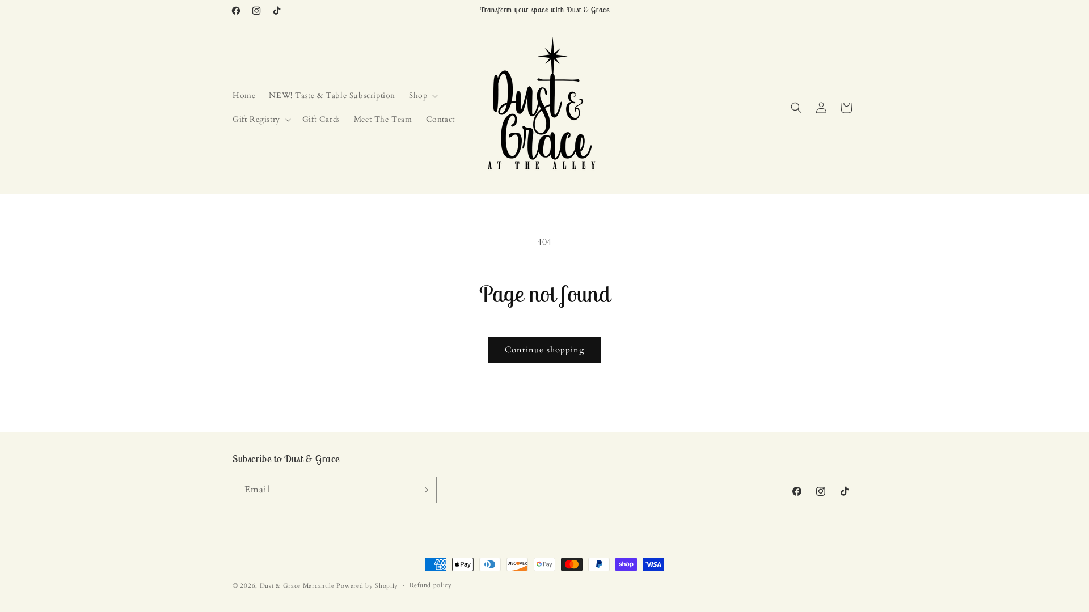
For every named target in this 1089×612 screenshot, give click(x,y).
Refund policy (431, 585)
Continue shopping (544, 349)
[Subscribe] (423, 490)
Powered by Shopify (367, 585)
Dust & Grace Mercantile (297, 585)
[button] (422, 96)
